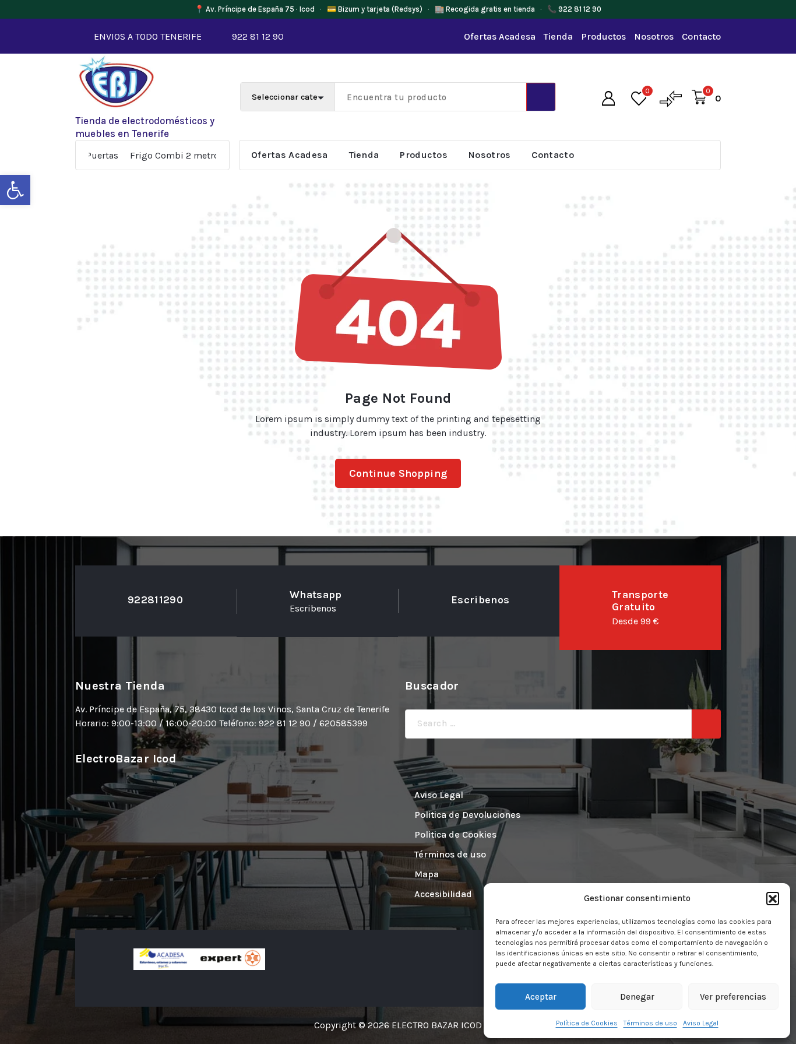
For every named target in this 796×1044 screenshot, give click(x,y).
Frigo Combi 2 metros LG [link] (146, 155)
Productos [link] (603, 36)
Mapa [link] (426, 874)
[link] (15, 190)
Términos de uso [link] (650, 1023)
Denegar (637, 997)
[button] (773, 898)
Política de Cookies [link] (587, 1023)
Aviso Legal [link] (700, 1023)
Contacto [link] (701, 36)
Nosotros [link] (654, 36)
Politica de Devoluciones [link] (467, 814)
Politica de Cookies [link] (455, 834)
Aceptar (541, 997)
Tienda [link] (558, 36)
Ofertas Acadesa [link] (500, 36)
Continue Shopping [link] (398, 473)
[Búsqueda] (706, 724)
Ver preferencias (733, 997)
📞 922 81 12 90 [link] (574, 9)
